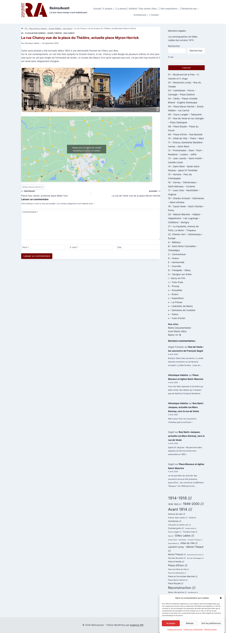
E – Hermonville (176, 262)
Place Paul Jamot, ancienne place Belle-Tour (44, 193)
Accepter (170, 623)
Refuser (190, 623)
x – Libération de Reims (180, 306)
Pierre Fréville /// (176, 561)
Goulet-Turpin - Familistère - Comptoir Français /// (185, 540)
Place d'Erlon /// (177, 565)
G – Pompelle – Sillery (179, 270)
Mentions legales (177, 31)
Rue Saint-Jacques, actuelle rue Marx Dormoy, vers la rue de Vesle (186, 407)
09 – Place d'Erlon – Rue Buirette (185, 134)
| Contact (154, 15)
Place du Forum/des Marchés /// (182, 576)
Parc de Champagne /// (195, 558)
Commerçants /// (176, 528)
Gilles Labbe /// (184, 535)
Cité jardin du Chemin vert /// (179, 525)
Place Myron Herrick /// (32, 187)
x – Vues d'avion (176, 318)
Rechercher (174, 46)
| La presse (121, 8)
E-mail (74, 247)
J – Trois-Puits (175, 282)
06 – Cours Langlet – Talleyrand (185, 114)
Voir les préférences (211, 623)
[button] (220, 598)
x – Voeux (173, 314)
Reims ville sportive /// (177, 592)
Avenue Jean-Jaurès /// (177, 518)
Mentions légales (210, 629)
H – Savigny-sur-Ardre (180, 274)
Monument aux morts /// (195, 555)
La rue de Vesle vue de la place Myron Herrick (136, 193)
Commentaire (30, 212)
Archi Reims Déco (177, 331)
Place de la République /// (177, 573)
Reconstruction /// (182, 588)
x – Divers (173, 294)
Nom (25, 247)
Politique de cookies (174, 629)
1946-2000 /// (193, 504)
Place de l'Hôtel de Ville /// (178, 569)
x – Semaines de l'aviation (181, 310)
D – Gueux (173, 258)
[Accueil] (22, 28)
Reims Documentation (179, 328)
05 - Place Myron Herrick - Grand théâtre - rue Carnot (48, 33)
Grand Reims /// (173, 543)
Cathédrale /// (174, 521)
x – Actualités (175, 290)
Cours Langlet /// (175, 532)
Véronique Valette (32, 43)
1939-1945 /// (175, 504)
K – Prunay (173, 286)
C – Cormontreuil (177, 254)
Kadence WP (137, 625)
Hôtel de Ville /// (189, 543)
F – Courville (174, 266)
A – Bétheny (174, 242)
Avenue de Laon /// (176, 514)
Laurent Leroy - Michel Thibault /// (186, 548)
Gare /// (171, 536)
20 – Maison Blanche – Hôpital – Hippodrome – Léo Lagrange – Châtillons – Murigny (185, 218)
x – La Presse (175, 302)
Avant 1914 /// (180, 509)
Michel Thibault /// (177, 554)
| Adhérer (132, 8)
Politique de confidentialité (193, 629)
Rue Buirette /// (193, 592)
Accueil (97, 8)
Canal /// (192, 518)
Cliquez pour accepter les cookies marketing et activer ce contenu (86, 149)
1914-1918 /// (180, 498)
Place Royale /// (175, 583)
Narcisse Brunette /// (177, 558)
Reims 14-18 (174, 335)
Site (119, 247)
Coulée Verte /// (190, 528)
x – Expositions (176, 298)
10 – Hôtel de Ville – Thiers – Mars (186, 138)
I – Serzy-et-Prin (176, 278)
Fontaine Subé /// (190, 532)
